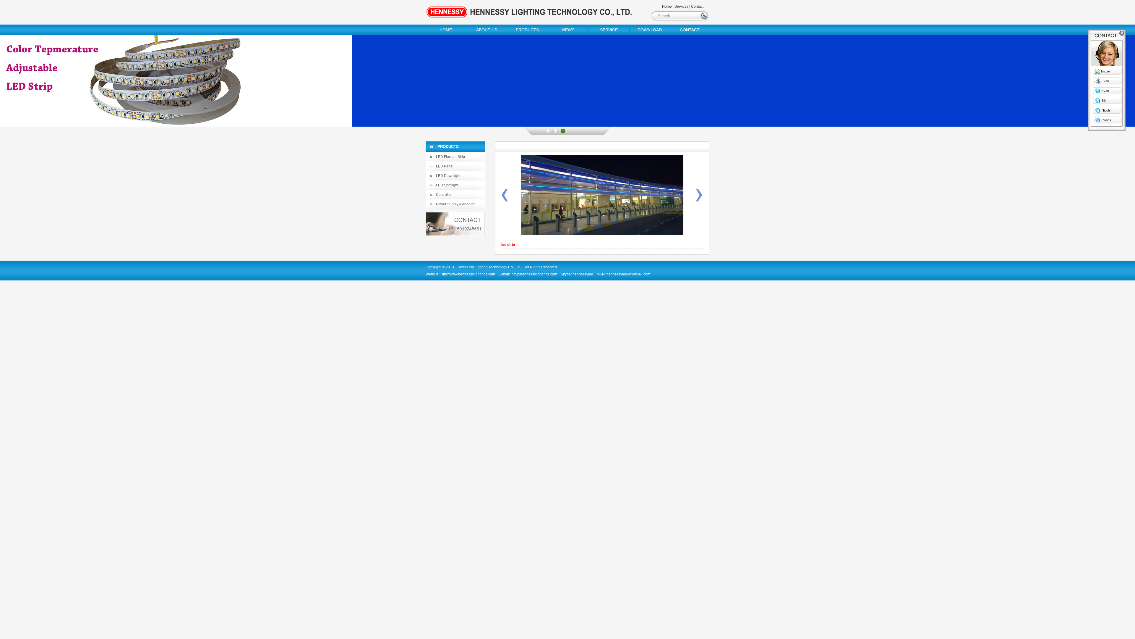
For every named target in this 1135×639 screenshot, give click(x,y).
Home (667, 6)
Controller (444, 195)
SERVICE (609, 30)
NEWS (568, 30)
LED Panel (444, 166)
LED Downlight (448, 176)
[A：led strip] (504, 200)
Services (681, 6)
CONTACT (690, 30)
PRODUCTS (527, 30)
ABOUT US (486, 30)
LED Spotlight (447, 185)
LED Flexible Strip (450, 157)
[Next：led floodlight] (699, 200)
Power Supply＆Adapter (455, 204)
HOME (446, 30)
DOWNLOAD (650, 30)
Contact (697, 6)
